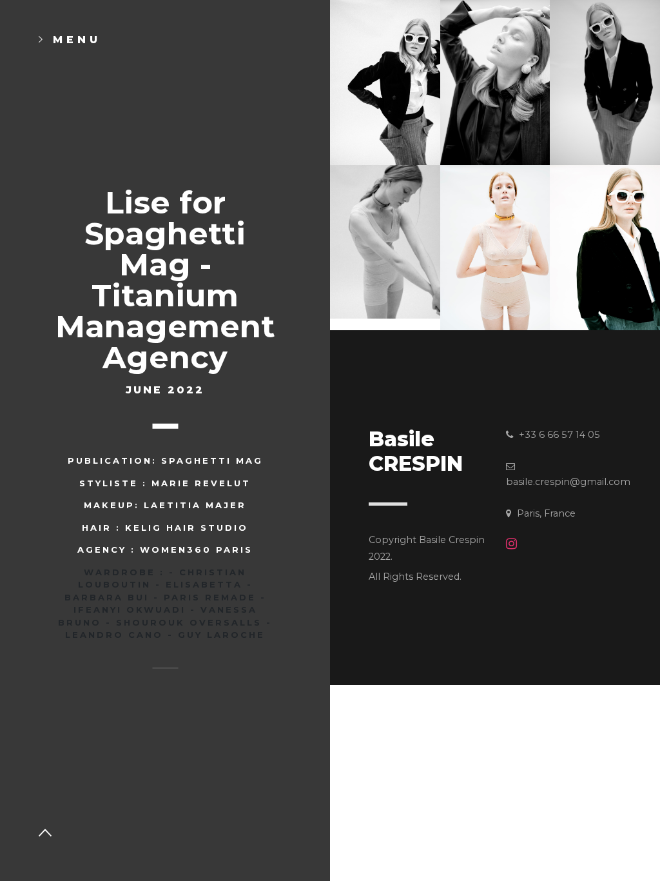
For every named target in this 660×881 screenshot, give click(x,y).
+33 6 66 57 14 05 (558, 434)
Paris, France (545, 513)
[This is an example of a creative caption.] (385, 81)
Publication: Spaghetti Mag (165, 460)
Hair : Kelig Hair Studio (165, 527)
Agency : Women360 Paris (165, 549)
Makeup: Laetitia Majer (165, 505)
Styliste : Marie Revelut (165, 482)
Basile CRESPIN (416, 451)
